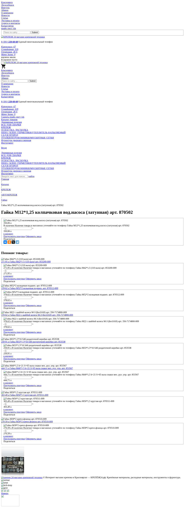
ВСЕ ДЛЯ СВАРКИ (11, 124)
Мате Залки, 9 (8, 54)
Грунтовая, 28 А (9, 52)
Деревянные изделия (11, 122)
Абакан (4, 10)
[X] (13, 242)
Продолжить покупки (14, 236)
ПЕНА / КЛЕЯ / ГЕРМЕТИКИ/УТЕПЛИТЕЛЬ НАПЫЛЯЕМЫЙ (33, 132)
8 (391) (9, 42)
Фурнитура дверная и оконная (16, 140)
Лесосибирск (7, 5)
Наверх (4, 493)
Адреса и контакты (10, 23)
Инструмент (7, 143)
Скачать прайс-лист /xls (12, 117)
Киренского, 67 (8, 46)
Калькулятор (7, 26)
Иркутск (5, 7)
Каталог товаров (9, 119)
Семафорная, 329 (9, 49)
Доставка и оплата (10, 20)
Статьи (4, 18)
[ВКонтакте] (5, 242)
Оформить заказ (33, 236)
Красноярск (7, 2)
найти (31, 176)
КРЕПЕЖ (6, 127)
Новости (5, 15)
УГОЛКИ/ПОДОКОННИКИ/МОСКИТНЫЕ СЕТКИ (27, 137)
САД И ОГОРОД (9, 135)
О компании (7, 13)
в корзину (8, 234)
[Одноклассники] (9, 242)
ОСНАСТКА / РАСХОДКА (14, 130)
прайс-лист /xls (8, 28)
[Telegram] (17, 242)
